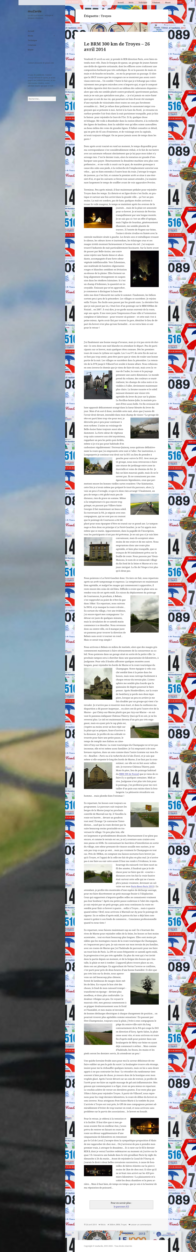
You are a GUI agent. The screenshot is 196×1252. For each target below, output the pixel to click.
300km (112, 1224)
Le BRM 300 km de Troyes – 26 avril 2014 (117, 46)
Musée (167, 2)
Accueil (121, 2)
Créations (156, 2)
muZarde (35, 11)
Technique (143, 2)
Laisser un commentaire (141, 1224)
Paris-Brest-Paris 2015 (142, 886)
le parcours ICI (121, 1206)
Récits (131, 2)
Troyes (124, 1224)
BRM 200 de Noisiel (129, 774)
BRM (118, 1224)
